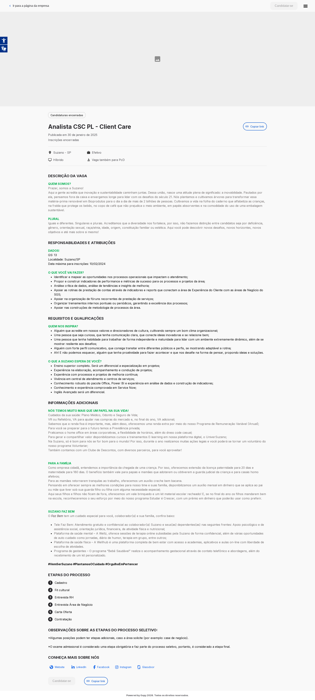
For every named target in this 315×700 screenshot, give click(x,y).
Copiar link (257, 126)
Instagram (125, 667)
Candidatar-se (284, 5)
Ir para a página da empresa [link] (31, 5)
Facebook (103, 667)
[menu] (305, 5)
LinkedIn (81, 667)
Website (60, 667)
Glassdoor (148, 667)
